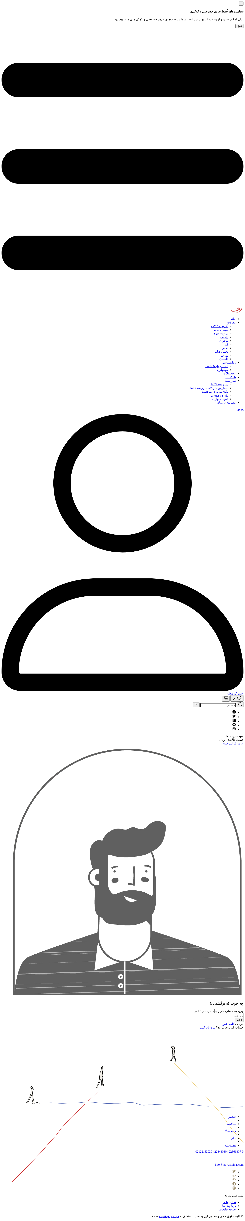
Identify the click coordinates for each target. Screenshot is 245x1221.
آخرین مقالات (219, 326)
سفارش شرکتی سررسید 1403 (208, 388)
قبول (239, 26)
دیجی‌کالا (230, 1131)
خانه (233, 318)
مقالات (231, 322)
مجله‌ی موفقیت (169, 1216)
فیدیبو (232, 1116)
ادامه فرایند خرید (232, 743)
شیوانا (224, 355)
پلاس (225, 348)
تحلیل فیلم (221, 351)
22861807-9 (236, 1151)
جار (233, 1138)
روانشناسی (229, 362)
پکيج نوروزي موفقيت (215, 391)
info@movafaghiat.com (229, 1164)
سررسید (230, 380)
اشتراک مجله (235, 693)
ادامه (239, 1020)
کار (226, 344)
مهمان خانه (221, 329)
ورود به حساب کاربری (229, 1011)
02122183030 (203, 1151)
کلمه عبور (228, 1023)
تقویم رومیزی (219, 395)
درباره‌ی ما (229, 1205)
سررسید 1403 (219, 384)
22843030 (220, 1151)
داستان (223, 358)
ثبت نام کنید (207, 1027)
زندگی (224, 337)
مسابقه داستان (226, 402)
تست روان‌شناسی (216, 366)
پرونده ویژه (221, 333)
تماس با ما (229, 1202)
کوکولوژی (222, 369)
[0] (226, 698)
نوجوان (223, 340)
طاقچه (231, 1123)
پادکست (230, 377)
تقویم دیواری (220, 398)
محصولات (229, 373)
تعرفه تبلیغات (227, 1209)
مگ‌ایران (230, 1145)
